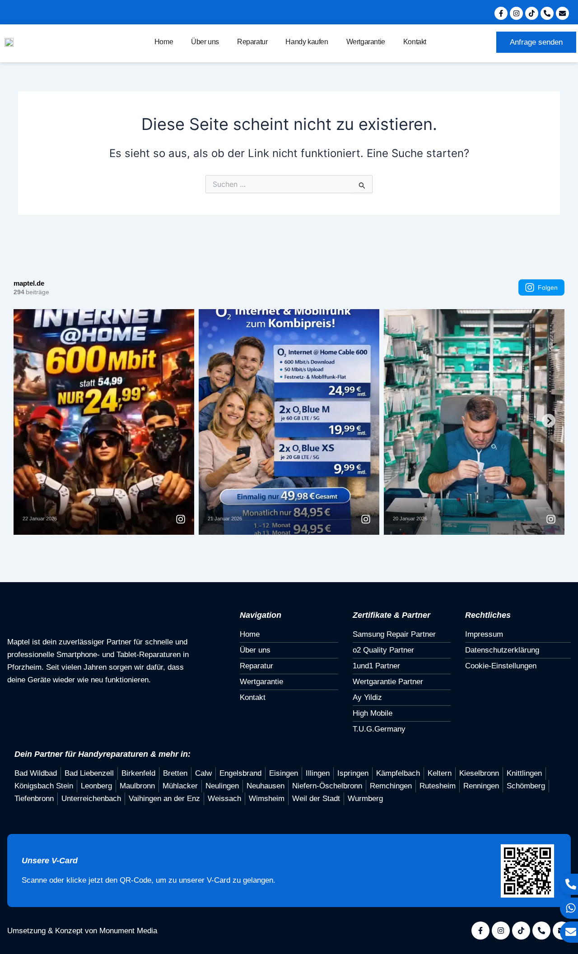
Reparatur (252, 42)
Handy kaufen (306, 42)
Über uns (205, 42)
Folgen (548, 287)
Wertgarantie (365, 42)
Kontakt (414, 42)
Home (163, 42)
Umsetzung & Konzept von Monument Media (82, 930)
